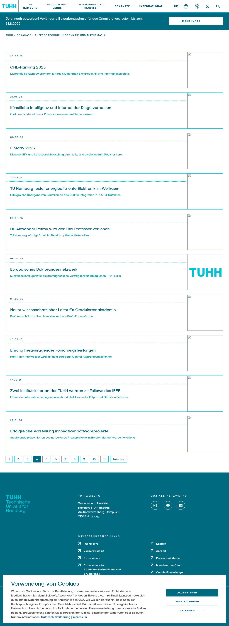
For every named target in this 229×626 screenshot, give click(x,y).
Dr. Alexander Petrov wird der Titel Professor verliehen (60, 228)
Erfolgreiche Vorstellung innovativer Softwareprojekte (59, 430)
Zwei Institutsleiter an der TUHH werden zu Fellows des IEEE (65, 390)
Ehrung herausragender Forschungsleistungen (53, 350)
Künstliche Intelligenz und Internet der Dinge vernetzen (60, 107)
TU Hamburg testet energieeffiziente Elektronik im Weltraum (64, 188)
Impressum (79, 616)
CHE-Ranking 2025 (28, 67)
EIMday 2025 (22, 147)
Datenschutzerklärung (55, 616)
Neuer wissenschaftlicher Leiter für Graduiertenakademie (63, 309)
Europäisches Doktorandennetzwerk (43, 269)
